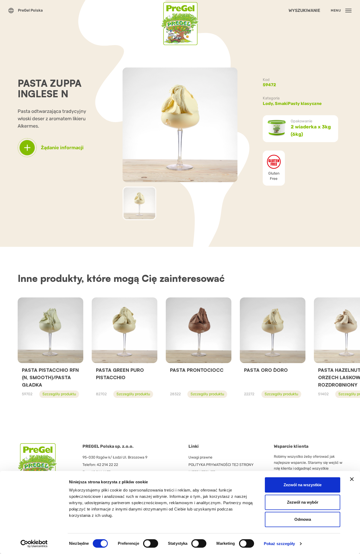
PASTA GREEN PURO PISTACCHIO (120, 373)
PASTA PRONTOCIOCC (196, 370)
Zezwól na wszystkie (303, 485)
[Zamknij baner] (352, 479)
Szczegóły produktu (59, 394)
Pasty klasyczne (305, 103)
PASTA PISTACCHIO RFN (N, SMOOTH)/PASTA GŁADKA (50, 377)
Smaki (281, 103)
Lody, (269, 103)
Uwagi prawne (200, 457)
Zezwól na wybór (302, 502)
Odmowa (302, 519)
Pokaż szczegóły (279, 543)
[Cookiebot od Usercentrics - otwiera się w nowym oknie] (34, 544)
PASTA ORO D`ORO (266, 370)
